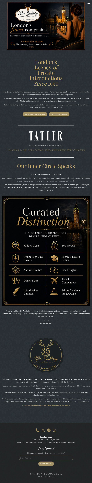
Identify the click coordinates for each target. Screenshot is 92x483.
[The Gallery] (46, 26)
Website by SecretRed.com (46, 477)
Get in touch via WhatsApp (35, 114)
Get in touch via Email (59, 114)
